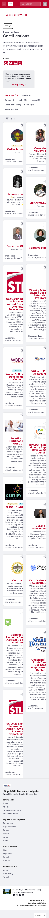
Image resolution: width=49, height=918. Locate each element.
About (5, 807)
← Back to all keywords (15, 15)
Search (6, 857)
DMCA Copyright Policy (37, 903)
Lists (5, 850)
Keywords (7, 853)
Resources (8, 823)
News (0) (36, 100)
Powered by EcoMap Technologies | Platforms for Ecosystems (27, 891)
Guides (6, 860)
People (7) (29, 105)
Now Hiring (8, 873)
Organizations (9, 827)
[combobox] (40, 915)
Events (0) (26, 95)
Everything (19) (11, 95)
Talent (6, 877)
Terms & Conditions (12, 810)
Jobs (5, 837)
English (38, 915)
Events (6, 834)
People (6, 830)
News (5, 841)
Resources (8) (11, 109)
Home (5, 803)
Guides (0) (10, 100)
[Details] (22, 125)
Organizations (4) (13, 105)
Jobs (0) (23, 100)
